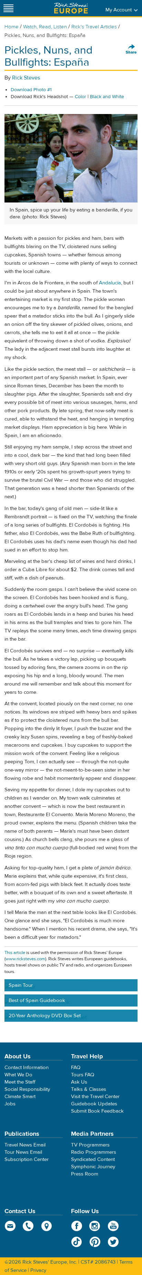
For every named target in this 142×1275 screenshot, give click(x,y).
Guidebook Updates (94, 1104)
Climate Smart (20, 1096)
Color (80, 97)
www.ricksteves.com (25, 959)
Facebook (76, 1225)
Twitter (113, 1241)
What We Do (18, 1074)
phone (28, 1225)
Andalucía (110, 283)
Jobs (10, 1104)
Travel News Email (24, 1145)
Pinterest (95, 1241)
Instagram (95, 1225)
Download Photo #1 (31, 90)
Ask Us (79, 1082)
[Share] (131, 49)
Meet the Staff (20, 1082)
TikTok (76, 1241)
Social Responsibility (27, 1089)
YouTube (113, 1225)
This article (14, 952)
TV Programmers (90, 1145)
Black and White (107, 97)
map (46, 1225)
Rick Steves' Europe (71, 8)
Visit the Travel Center (95, 1096)
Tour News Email (23, 1152)
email (10, 1225)
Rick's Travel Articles (94, 26)
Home (11, 26)
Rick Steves (26, 77)
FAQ (75, 1067)
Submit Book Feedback (97, 1111)
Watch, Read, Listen (45, 26)
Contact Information (26, 1067)
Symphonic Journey (93, 1166)
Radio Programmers (93, 1152)
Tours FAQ (82, 1074)
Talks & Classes (88, 1089)
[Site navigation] (8, 8)
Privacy (38, 1270)
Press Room (84, 1174)
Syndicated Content (93, 1159)
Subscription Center (26, 1159)
